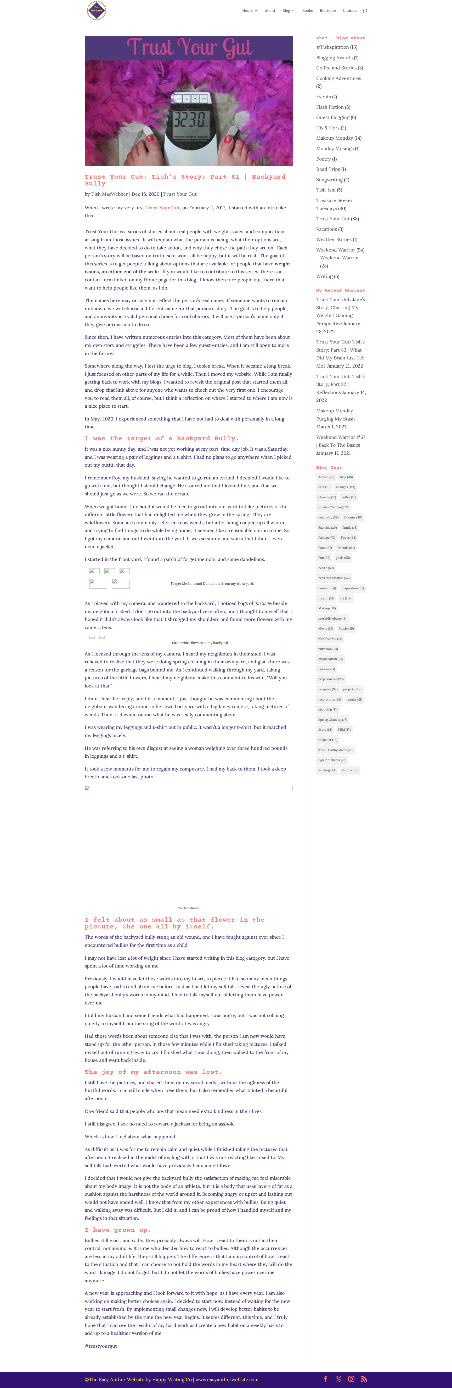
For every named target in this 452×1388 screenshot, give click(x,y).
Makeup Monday (334, 138)
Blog (286, 11)
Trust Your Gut (180, 194)
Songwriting (329, 180)
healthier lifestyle (334, 578)
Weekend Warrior (335, 250)
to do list (327, 740)
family (349, 527)
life (346, 598)
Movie (325, 628)
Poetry (323, 159)
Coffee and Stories (336, 68)
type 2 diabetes (332, 760)
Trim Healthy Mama (335, 750)
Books (307, 11)
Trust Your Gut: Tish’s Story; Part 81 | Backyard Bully (185, 180)
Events (323, 97)
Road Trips (328, 169)
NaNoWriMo (330, 639)
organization (330, 659)
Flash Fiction (330, 107)
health (326, 568)
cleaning (327, 497)
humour (327, 588)
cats (324, 487)
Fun (324, 558)
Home (247, 11)
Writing (324, 276)
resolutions (329, 699)
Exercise (327, 527)
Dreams (353, 517)
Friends (346, 548)
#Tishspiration (332, 47)
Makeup (327, 608)
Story (325, 729)
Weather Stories (334, 239)
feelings (327, 537)
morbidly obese (332, 618)
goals (343, 558)
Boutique (328, 11)
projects (352, 689)
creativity (328, 517)
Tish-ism (326, 190)
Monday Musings (335, 148)
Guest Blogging (332, 117)
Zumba (350, 770)
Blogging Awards (334, 57)
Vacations (326, 229)
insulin (326, 598)
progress (328, 689)
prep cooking (331, 679)
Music (346, 628)
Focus (348, 537)
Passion (326, 669)
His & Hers (328, 128)
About (270, 11)
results (354, 699)
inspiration (353, 588)
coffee (349, 497)
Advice (326, 477)
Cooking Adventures (338, 78)
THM (344, 729)
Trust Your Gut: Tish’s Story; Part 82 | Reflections (340, 384)
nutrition (328, 649)
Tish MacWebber (109, 194)
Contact (350, 11)
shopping (328, 709)
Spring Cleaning (332, 720)
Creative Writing (333, 507)
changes (345, 487)
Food (325, 548)
